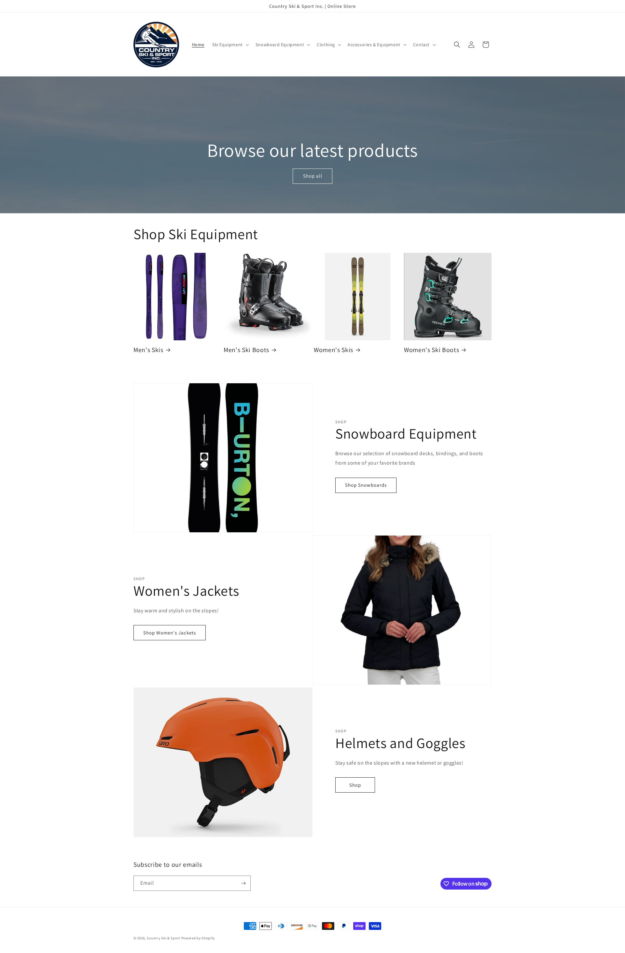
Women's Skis (333, 350)
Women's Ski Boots (431, 350)
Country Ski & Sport (163, 938)
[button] (230, 44)
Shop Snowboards (366, 485)
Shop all (312, 176)
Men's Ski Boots (246, 350)
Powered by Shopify (198, 938)
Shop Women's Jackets (169, 633)
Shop (355, 785)
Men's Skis (148, 350)
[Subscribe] (243, 883)
